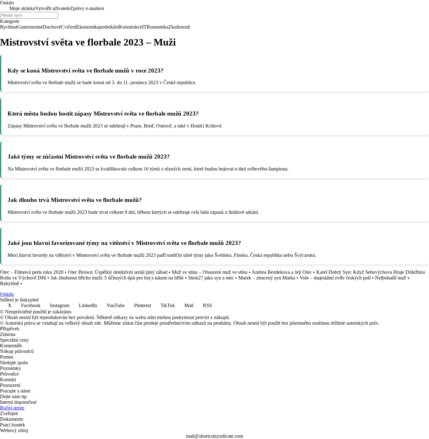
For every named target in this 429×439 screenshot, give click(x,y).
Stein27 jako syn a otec (211, 277)
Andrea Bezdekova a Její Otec (282, 272)
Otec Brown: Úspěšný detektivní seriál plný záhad (117, 272)
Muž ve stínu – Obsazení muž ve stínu (209, 272)
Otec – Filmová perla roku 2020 (31, 272)
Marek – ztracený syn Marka (266, 277)
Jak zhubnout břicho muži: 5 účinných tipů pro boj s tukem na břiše (117, 277)
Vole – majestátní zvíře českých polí (335, 277)
